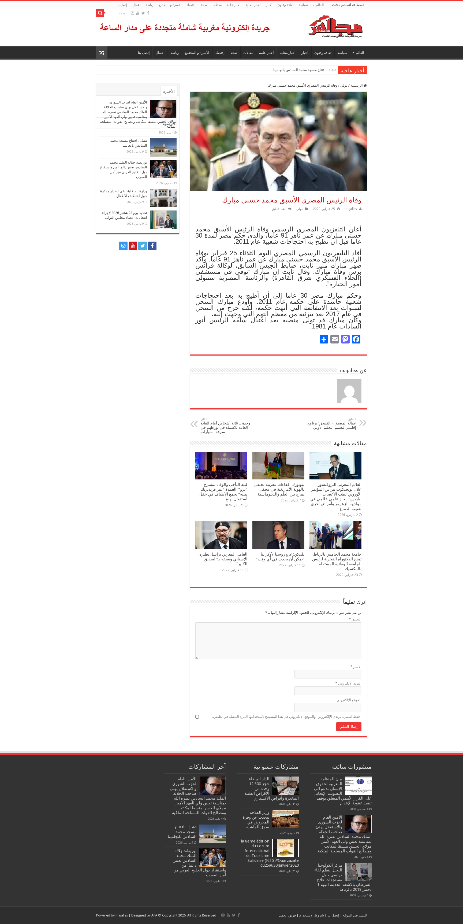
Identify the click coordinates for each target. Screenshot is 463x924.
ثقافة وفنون (285, 5)
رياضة (150, 5)
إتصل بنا (122, 5)
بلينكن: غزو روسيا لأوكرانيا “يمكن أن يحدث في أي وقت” (280, 556)
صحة (204, 5)
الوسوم (168, 123)
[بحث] (100, 13)
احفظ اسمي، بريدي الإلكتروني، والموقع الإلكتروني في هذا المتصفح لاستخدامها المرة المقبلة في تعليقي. (286, 717)
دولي (344, 85)
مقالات (217, 5)
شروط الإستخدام (311, 915)
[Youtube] (138, 13)
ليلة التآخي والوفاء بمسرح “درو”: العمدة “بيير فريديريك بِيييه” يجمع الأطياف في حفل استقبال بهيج (223, 491)
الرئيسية (357, 85)
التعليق (355, 619)
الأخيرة (169, 91)
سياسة (303, 5)
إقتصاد (191, 5)
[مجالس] (316, 25)
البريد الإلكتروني (348, 683)
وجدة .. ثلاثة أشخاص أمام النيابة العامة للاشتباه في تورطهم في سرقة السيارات (225, 425)
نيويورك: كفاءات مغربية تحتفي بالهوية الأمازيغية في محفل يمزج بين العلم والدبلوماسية (279, 489)
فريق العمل (287, 915)
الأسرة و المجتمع (170, 5)
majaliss (351, 209)
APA (154, 915)
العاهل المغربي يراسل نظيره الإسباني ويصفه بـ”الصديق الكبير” (223, 559)
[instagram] (132, 13)
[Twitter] (143, 13)
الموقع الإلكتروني (349, 700)
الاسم (355, 667)
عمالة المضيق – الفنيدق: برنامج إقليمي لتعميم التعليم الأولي (331, 423)
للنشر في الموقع (354, 915)
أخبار (269, 5)
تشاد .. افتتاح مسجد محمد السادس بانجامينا (304, 70)
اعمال (136, 5)
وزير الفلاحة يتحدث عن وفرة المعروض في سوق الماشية (256, 819)
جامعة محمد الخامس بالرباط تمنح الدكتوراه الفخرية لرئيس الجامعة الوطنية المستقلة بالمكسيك (336, 561)
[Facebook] (148, 13)
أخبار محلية (253, 5)
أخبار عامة (233, 5)
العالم (320, 5)
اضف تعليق (278, 209)
